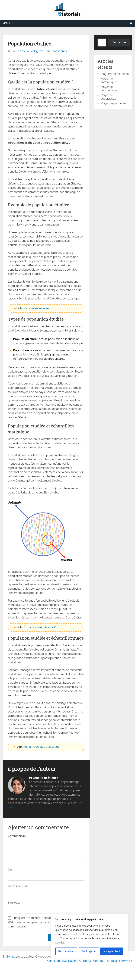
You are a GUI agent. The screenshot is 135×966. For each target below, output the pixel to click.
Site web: (14, 902)
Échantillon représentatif (40, 627)
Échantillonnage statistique (41, 746)
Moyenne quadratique (108, 96)
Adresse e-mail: (18, 886)
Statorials (9, 956)
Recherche (119, 42)
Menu (6, 23)
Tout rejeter (89, 951)
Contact (98, 960)
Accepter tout (111, 951)
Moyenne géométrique (109, 88)
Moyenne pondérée (113, 103)
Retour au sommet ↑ (119, 960)
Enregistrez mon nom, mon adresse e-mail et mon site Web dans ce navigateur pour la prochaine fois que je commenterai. (45, 922)
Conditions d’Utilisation (62, 960)
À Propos (85, 960)
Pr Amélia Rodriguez (29, 51)
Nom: (11, 869)
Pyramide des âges (36, 308)
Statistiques (59, 51)
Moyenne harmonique (108, 80)
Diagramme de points (115, 74)
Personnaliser (66, 951)
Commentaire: (17, 836)
